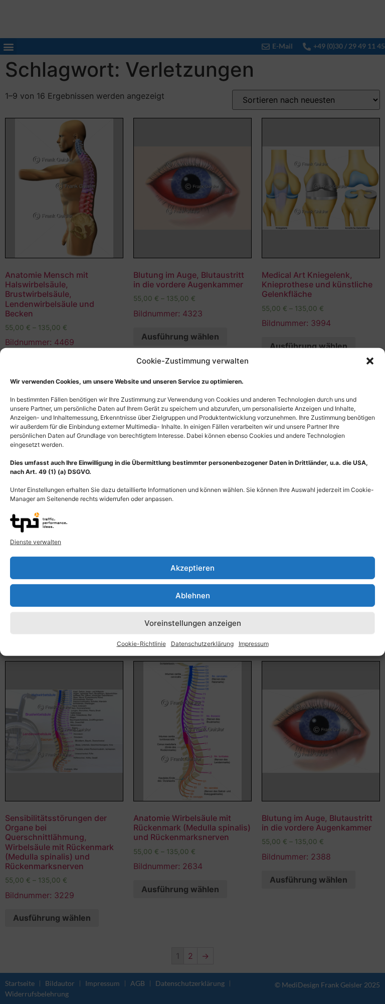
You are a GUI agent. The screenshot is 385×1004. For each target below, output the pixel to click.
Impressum (254, 643)
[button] (370, 361)
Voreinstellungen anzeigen (192, 623)
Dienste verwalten (35, 542)
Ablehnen (192, 595)
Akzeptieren (192, 568)
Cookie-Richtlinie (141, 643)
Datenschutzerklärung (202, 643)
